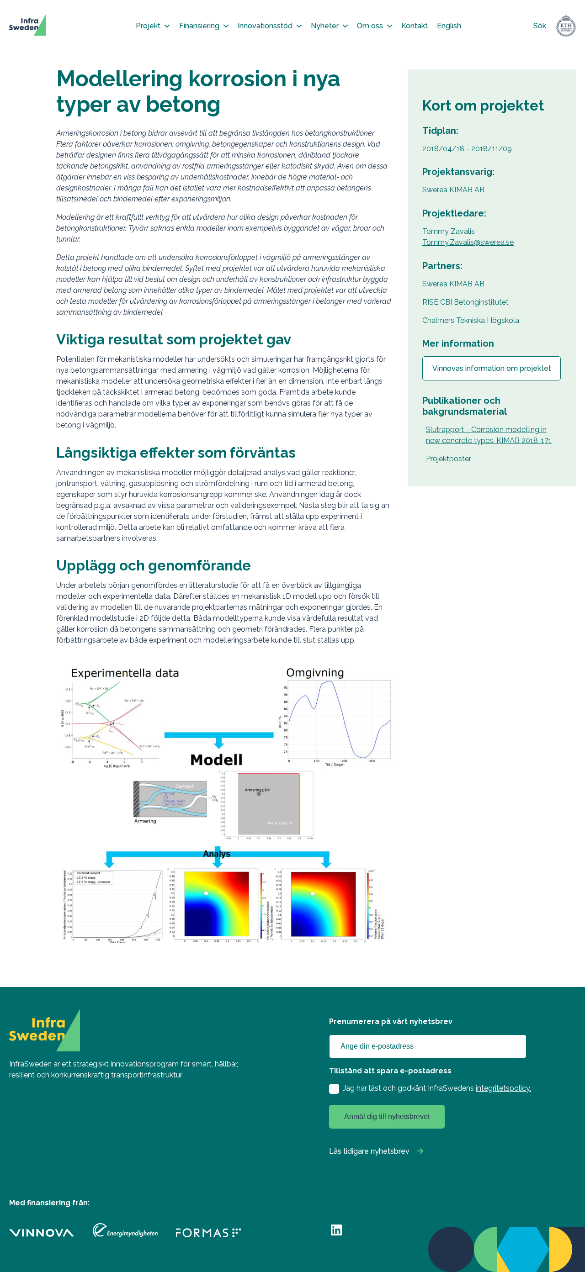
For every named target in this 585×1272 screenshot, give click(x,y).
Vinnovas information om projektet (491, 368)
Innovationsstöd (265, 25)
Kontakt (414, 25)
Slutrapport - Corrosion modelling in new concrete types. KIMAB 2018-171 (489, 435)
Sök (539, 25)
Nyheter (325, 25)
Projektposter (448, 458)
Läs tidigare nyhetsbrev (369, 1151)
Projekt (148, 25)
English (449, 25)
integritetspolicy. (503, 1088)
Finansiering (199, 25)
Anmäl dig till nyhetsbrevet (387, 1116)
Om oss (370, 25)
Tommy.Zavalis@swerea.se (468, 242)
